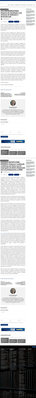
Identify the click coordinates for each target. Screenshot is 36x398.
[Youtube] (34, 346)
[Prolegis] (1, 3)
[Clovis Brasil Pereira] (1, 19)
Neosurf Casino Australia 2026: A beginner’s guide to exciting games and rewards (30, 21)
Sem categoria (12, 150)
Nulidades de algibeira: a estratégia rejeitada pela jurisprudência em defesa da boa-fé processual (13, 368)
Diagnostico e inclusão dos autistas (22, 372)
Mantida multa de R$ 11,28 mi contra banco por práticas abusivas (4, 354)
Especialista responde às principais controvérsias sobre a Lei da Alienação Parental (13, 360)
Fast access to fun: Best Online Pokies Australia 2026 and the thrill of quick (13, 153)
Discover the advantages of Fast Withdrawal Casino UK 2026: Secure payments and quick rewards (4, 152)
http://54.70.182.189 (13, 108)
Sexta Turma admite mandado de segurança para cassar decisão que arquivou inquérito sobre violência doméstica (13, 364)
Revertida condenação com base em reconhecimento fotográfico (4, 357)
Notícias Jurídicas (5, 9)
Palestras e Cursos (30, 359)
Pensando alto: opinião (31, 362)
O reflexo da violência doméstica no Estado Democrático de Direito (22, 364)
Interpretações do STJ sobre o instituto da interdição (13, 357)
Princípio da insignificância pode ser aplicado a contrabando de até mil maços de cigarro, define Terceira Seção (4, 367)
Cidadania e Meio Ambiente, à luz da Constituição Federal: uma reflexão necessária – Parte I (22, 368)
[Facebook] (33, 346)
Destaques (29, 352)
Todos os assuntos (30, 366)
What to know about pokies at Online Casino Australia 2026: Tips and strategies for (30, 24)
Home (2, 9)
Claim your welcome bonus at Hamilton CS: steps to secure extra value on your (21, 153)
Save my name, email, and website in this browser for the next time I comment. (12, 134)
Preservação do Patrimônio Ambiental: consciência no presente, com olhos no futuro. (22, 361)
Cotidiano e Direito (30, 357)
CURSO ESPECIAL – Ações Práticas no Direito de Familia (4, 351)
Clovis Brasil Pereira (13, 107)
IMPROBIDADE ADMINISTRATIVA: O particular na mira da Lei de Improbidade (19, 94)
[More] (20, 22)
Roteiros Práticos (30, 364)
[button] (35, 2)
